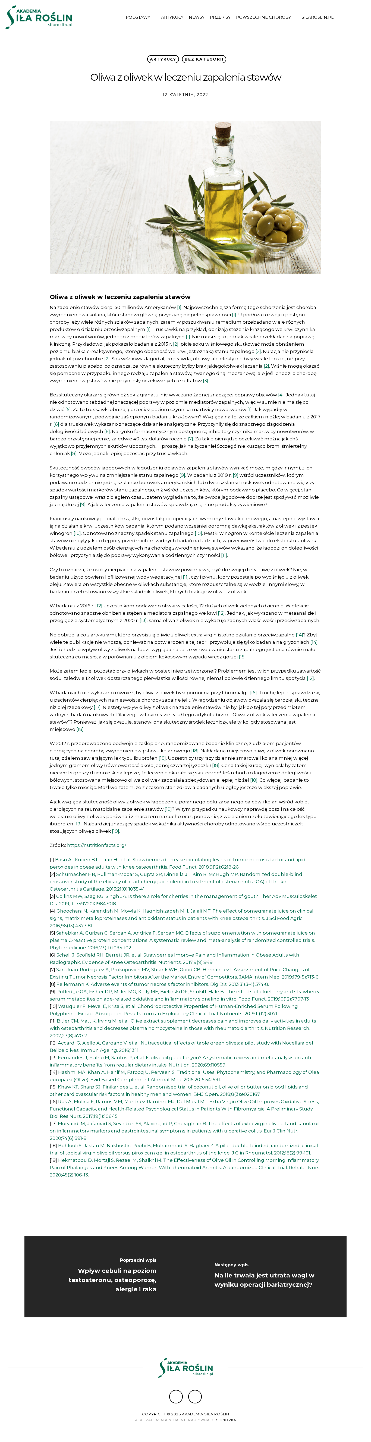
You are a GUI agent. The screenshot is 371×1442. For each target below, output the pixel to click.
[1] (179, 307)
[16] (253, 692)
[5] (68, 409)
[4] (281, 394)
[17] (97, 707)
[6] (56, 424)
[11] (224, 555)
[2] (175, 344)
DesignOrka (223, 1420)
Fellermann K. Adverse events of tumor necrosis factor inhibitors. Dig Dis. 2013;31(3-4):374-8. (162, 984)
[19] (168, 809)
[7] (190, 438)
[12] (98, 605)
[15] (242, 657)
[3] (205, 380)
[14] (299, 635)
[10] (77, 533)
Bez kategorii (204, 59)
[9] (182, 475)
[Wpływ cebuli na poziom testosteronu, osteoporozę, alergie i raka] (105, 1276)
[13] (143, 620)
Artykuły (163, 59)
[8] (74, 453)
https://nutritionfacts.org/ (96, 845)
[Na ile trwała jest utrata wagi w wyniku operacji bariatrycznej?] (266, 1276)
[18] (80, 729)
